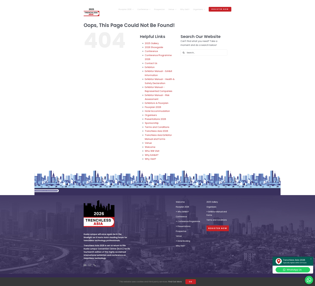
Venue (148, 142)
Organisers (151, 115)
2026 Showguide (154, 47)
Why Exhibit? (151, 155)
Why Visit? (150, 158)
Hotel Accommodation (157, 111)
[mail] (90, 265)
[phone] (95, 265)
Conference (151, 51)
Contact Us (151, 63)
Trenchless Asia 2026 (156, 131)
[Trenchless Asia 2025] (91, 3)
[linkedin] (85, 265)
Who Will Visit (152, 150)
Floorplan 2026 (153, 107)
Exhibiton (150, 67)
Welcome (150, 147)
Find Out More (175, 281)
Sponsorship (152, 123)
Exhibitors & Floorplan (156, 103)
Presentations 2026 (155, 119)
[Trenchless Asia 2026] (99, 201)
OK (190, 281)
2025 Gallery (152, 43)
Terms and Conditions (157, 127)
